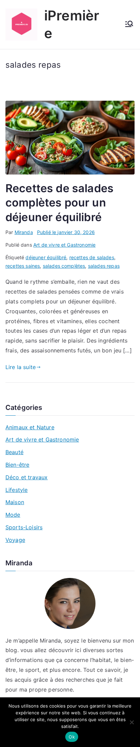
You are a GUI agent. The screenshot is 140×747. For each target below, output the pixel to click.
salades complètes (64, 266)
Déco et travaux (26, 477)
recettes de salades (91, 257)
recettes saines (22, 266)
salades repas (104, 266)
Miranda (24, 232)
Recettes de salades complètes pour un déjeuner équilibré (59, 202)
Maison (14, 502)
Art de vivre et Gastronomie (64, 245)
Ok (72, 737)
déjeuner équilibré (45, 257)
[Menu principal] (129, 24)
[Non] (131, 722)
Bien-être (17, 464)
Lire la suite (20, 367)
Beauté (14, 452)
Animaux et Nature (29, 427)
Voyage (15, 539)
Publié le (66, 232)
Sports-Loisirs (23, 527)
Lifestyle (16, 489)
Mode (12, 514)
